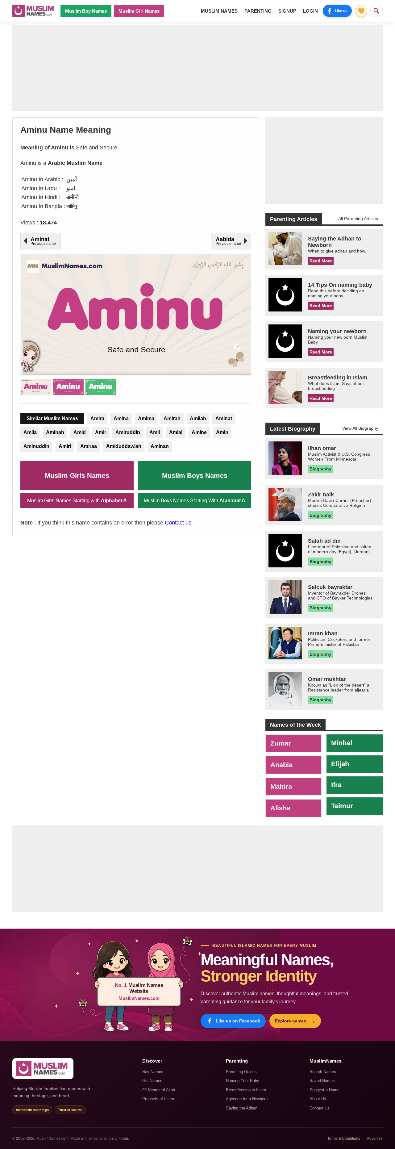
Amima (146, 418)
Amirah (172, 418)
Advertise (375, 1138)
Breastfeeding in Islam (246, 1090)
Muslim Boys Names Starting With (194, 500)
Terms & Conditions (343, 1138)
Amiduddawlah (123, 446)
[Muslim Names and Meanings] (34, 11)
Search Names (323, 1071)
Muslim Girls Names (77, 475)
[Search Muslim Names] (376, 11)
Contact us (178, 523)
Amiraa (88, 446)
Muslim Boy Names (86, 11)
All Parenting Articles (358, 218)
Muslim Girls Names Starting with (77, 500)
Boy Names (152, 1071)
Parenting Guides (241, 1071)
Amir (100, 432)
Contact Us (320, 1108)
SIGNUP (287, 11)
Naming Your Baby (242, 1080)
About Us (318, 1099)
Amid (79, 432)
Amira (97, 418)
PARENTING (258, 11)
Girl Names (152, 1080)
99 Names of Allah (158, 1090)
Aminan (160, 446)
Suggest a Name (324, 1090)
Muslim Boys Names (194, 475)
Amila (30, 432)
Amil (154, 432)
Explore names (295, 1020)
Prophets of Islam (158, 1099)
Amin (222, 432)
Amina (121, 418)
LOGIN (310, 11)
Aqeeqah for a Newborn (247, 1099)
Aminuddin (36, 446)
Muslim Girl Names (139, 11)
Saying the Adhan (241, 1108)
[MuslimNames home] (42, 1068)
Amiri (65, 446)
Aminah (55, 432)
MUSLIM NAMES (219, 11)
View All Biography (360, 428)
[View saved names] (361, 11)
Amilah (198, 418)
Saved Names (322, 1080)
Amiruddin (127, 432)
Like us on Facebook (238, 1020)
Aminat (223, 418)
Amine (199, 432)
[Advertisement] (197, 68)
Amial (175, 432)
